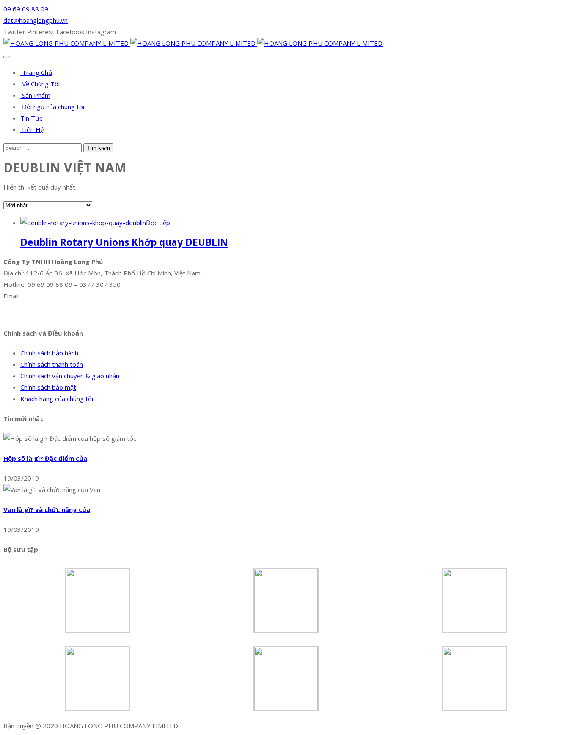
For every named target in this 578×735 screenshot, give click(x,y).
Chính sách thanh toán (51, 364)
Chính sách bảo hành (49, 353)
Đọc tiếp (158, 222)
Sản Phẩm (35, 95)
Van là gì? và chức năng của (46, 509)
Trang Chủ (36, 72)
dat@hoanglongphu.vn (35, 20)
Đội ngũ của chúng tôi (52, 106)
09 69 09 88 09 (25, 9)
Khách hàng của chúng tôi (56, 398)
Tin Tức (31, 118)
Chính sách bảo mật (48, 387)
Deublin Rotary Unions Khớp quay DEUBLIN (124, 242)
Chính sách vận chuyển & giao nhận (69, 376)
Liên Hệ (32, 129)
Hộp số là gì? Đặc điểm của (45, 458)
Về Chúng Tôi (40, 84)
